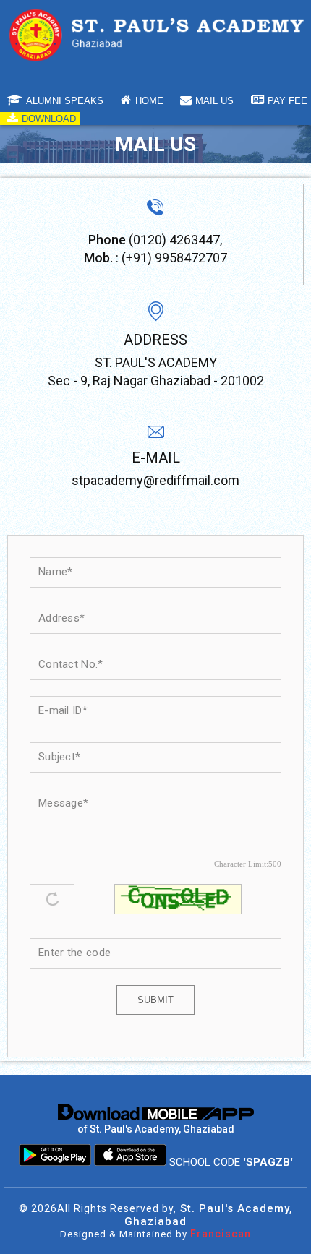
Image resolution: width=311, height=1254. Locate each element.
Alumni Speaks (64, 100)
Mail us (214, 100)
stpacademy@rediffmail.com (155, 480)
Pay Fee (287, 100)
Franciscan (220, 1234)
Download (49, 118)
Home (149, 100)
